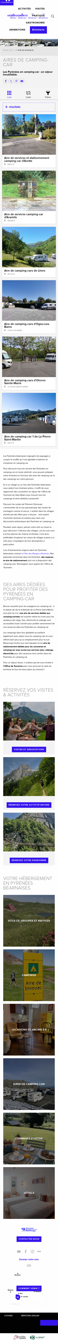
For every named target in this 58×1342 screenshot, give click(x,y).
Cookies (8, 1316)
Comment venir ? (29, 1288)
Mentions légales (30, 1316)
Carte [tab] (28, 97)
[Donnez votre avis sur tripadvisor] (29, 1266)
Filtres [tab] (48, 97)
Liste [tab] (9, 97)
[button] (52, 16)
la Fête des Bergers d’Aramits (35, 553)
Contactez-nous (29, 1239)
